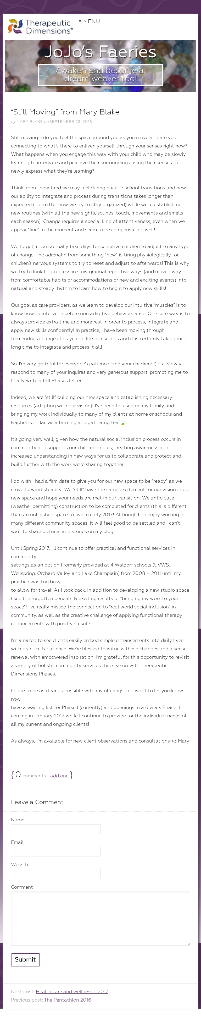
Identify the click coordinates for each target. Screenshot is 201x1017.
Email (17, 842)
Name (17, 820)
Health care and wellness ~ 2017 (72, 992)
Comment (22, 887)
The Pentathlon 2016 (67, 1000)
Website (20, 865)
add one (59, 776)
